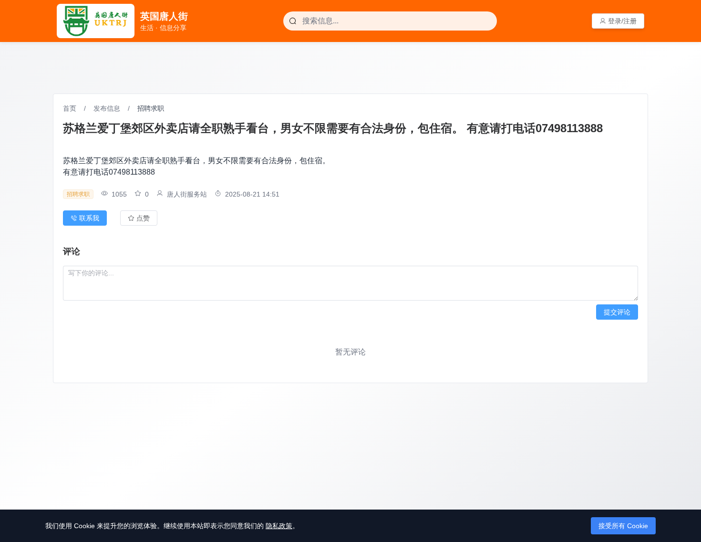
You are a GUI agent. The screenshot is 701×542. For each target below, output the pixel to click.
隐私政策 (279, 526)
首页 (69, 108)
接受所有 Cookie (623, 526)
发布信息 (106, 108)
